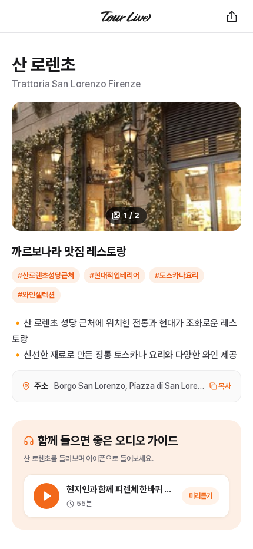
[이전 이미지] (27, 166)
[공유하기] (232, 16)
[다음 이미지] (226, 166)
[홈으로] (126, 16)
